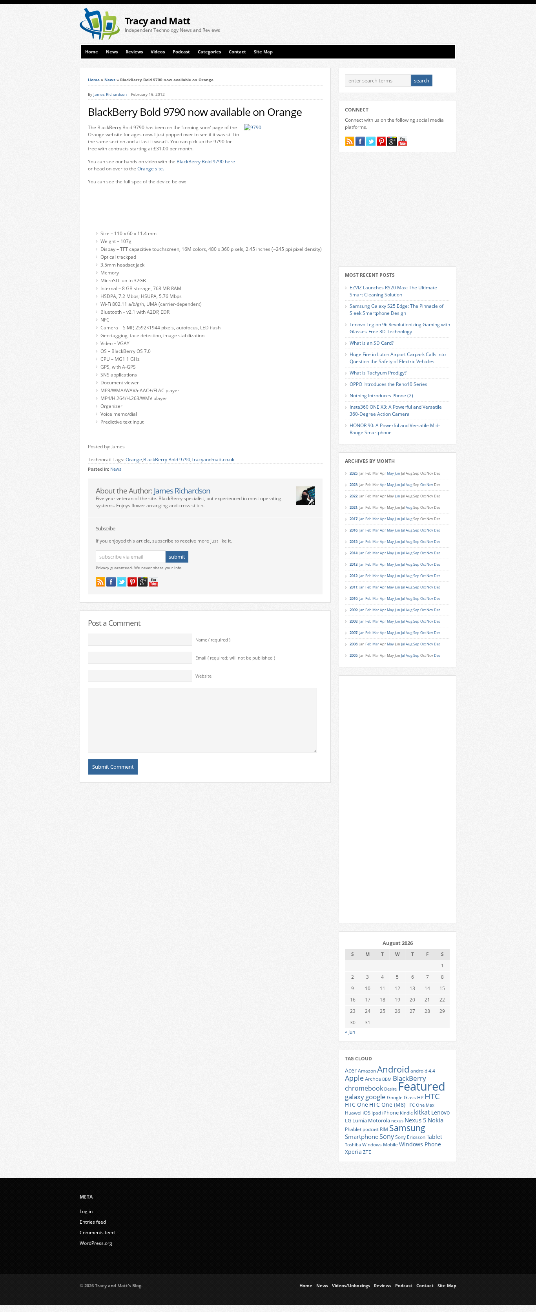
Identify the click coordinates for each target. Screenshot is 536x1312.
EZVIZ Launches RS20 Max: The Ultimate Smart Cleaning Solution (393, 291)
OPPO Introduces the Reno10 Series (388, 384)
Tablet (434, 1136)
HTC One (356, 1104)
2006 (353, 644)
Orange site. (150, 168)
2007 (353, 632)
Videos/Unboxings (351, 1285)
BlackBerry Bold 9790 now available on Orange (195, 112)
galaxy (354, 1096)
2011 (353, 587)
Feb (368, 518)
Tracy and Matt (157, 20)
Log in (86, 1211)
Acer (351, 1070)
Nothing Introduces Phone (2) (381, 395)
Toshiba (353, 1145)
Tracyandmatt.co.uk (212, 459)
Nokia (435, 1120)
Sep (416, 530)
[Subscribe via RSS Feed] (100, 582)
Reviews (134, 52)
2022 (353, 496)
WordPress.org (96, 1243)
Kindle (406, 1113)
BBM (387, 1079)
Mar (375, 518)
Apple (354, 1078)
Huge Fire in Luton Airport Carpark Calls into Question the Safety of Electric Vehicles (398, 358)
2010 (353, 598)
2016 (353, 530)
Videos (158, 52)
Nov (430, 484)
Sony (386, 1136)
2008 (353, 621)
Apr (383, 484)
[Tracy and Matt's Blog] (100, 38)
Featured (421, 1086)
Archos (373, 1078)
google (375, 1096)
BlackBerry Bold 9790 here (206, 161)
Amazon (367, 1070)
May (390, 473)
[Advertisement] (364, 24)
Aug (409, 484)
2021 (353, 507)
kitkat (422, 1112)
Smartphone (361, 1136)
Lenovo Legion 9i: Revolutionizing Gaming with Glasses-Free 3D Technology (400, 328)
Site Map (263, 52)
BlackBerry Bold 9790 (166, 459)
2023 (353, 484)
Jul (403, 484)
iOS (366, 1112)
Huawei (353, 1112)
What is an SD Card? (372, 343)
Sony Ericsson (410, 1137)
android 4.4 (422, 1070)
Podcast (181, 52)
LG (348, 1120)
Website (203, 676)
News (112, 52)
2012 (353, 575)
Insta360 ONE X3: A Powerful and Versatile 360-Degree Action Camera (396, 410)
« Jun (350, 1032)
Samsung (407, 1127)
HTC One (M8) (387, 1104)
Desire (390, 1089)
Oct (423, 484)
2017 (353, 518)
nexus (397, 1121)
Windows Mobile (380, 1144)
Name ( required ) (212, 640)
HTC (432, 1096)
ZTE (367, 1152)
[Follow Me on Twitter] (121, 582)
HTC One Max (420, 1105)
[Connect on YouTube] (153, 582)
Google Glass (401, 1097)
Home (91, 52)
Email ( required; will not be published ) (235, 658)
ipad (376, 1112)
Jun (397, 473)
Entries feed (93, 1222)
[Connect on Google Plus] (143, 582)
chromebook (364, 1088)
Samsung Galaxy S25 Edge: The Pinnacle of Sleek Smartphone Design (396, 309)
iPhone (390, 1112)
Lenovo (440, 1112)
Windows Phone (420, 1144)
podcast (371, 1129)
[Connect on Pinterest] (132, 582)
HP (420, 1097)
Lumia (359, 1120)
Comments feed (97, 1232)
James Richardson (110, 94)
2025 (353, 473)
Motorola (379, 1120)
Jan (362, 518)
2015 (353, 541)
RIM (384, 1129)
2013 (353, 564)
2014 (353, 552)
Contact (237, 52)
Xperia (353, 1151)
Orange (134, 459)
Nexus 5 (416, 1120)
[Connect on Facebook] (111, 582)
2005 (353, 655)
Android (393, 1069)
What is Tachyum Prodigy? (378, 372)
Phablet (353, 1129)
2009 (353, 609)
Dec (437, 530)
